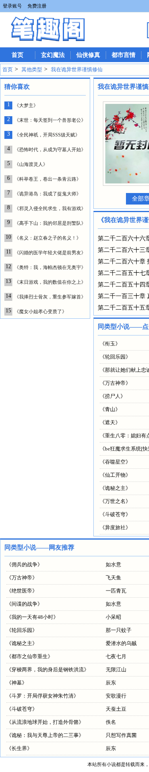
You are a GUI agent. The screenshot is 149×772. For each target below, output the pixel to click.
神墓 (17, 683)
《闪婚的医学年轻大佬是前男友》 (50, 252)
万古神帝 (115, 383)
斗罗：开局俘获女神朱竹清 (43, 696)
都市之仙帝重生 (30, 656)
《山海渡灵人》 (31, 164)
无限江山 (116, 670)
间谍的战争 (24, 604)
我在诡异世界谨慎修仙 (77, 69)
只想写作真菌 (121, 735)
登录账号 (12, 6)
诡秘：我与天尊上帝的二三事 (45, 735)
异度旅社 (115, 527)
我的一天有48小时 (32, 617)
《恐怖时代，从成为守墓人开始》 (50, 149)
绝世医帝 (22, 591)
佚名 (111, 722)
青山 (110, 409)
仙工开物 (115, 475)
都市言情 (123, 55)
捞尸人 (112, 396)
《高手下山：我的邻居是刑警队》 (50, 223)
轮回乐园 (115, 357)
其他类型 (31, 69)
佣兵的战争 (24, 564)
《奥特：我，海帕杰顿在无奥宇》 (50, 267)
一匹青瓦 (116, 591)
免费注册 (36, 6)
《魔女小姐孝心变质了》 (40, 311)
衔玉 (110, 344)
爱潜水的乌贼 (121, 643)
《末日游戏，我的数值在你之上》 (50, 282)
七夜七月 (116, 656)
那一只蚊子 (119, 630)
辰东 (111, 683)
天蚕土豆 (116, 709)
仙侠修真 (88, 55)
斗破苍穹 (115, 514)
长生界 (19, 748)
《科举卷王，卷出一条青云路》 (47, 179)
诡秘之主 (115, 488)
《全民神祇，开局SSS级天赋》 (47, 135)
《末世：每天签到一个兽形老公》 (50, 120)
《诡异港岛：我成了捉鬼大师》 (47, 194)
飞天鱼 (113, 578)
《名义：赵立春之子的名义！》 (47, 238)
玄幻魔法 (53, 55)
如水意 (113, 564)
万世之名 (115, 501)
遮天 (110, 422)
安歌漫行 (116, 696)
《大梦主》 (26, 105)
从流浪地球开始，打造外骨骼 (45, 722)
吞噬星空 (115, 462)
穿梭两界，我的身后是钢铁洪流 (48, 670)
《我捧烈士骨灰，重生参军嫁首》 (50, 297)
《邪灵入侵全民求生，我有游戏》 (50, 208)
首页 (17, 55)
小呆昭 (113, 617)
